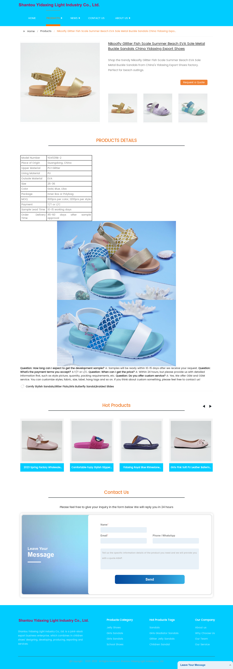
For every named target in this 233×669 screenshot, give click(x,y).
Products (53, 18)
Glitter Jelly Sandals (162, 639)
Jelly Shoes (114, 627)
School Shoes (115, 644)
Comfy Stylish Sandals (40, 386)
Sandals (154, 627)
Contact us (96, 18)
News (74, 18)
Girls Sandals (115, 633)
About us (121, 18)
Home (32, 18)
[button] (204, 406)
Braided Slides (105, 386)
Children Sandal (159, 644)
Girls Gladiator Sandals (163, 633)
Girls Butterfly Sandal (82, 386)
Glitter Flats (61, 386)
